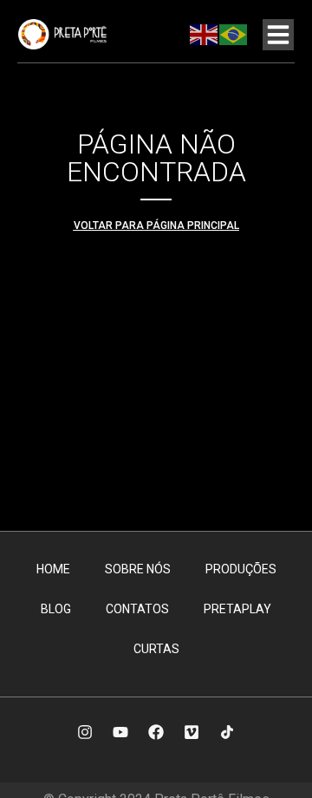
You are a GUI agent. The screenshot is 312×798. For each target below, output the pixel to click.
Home (53, 569)
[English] (204, 34)
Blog (56, 609)
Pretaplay (237, 609)
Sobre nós (138, 569)
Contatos (137, 609)
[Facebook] (156, 732)
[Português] (234, 34)
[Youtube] (120, 732)
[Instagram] (85, 732)
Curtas (156, 649)
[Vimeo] (191, 732)
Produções (240, 569)
